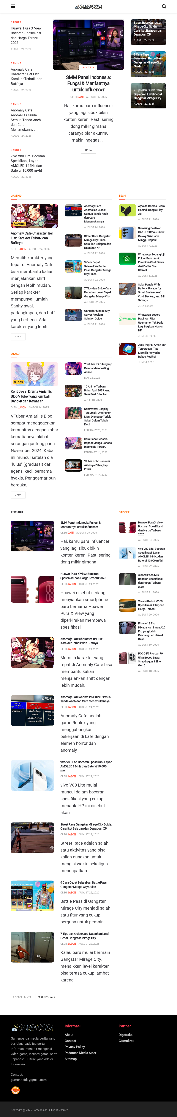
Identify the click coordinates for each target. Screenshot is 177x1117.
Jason (22, 249)
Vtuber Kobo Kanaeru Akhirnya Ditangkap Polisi (97, 465)
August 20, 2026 (148, 614)
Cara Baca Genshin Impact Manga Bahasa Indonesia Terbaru (98, 442)
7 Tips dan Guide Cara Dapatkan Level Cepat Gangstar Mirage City (148, 94)
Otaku (18, 382)
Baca (88, 150)
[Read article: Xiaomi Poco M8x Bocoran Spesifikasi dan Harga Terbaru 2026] (127, 579)
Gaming (16, 63)
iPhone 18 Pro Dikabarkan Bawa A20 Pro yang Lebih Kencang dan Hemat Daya (151, 631)
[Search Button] (164, 6)
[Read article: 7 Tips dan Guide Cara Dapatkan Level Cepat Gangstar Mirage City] (73, 293)
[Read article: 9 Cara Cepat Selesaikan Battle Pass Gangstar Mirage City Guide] (73, 266)
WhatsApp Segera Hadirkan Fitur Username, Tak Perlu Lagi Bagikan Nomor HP (150, 322)
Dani (80, 97)
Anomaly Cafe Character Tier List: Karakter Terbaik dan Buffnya (32, 238)
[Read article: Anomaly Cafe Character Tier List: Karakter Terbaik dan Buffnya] (34, 216)
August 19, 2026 (148, 644)
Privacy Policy (75, 1047)
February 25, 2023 (95, 430)
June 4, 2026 (146, 362)
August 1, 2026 (147, 275)
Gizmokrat (126, 1041)
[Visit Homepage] (88, 6)
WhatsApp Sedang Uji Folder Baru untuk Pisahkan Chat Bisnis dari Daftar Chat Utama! (151, 262)
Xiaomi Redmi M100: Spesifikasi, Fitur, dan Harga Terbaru (151, 605)
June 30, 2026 (147, 336)
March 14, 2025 (39, 407)
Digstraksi (126, 1035)
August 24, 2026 (21, 49)
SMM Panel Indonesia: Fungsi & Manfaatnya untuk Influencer (88, 83)
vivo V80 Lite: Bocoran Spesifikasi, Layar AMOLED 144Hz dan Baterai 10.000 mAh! (86, 766)
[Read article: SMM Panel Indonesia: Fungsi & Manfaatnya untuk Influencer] (88, 45)
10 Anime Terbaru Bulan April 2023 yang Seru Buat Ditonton (97, 390)
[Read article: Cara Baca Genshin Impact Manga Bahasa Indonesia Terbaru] (73, 443)
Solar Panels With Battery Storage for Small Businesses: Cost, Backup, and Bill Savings (151, 292)
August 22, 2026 (21, 176)
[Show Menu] (13, 6)
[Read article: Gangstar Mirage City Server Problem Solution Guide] (73, 315)
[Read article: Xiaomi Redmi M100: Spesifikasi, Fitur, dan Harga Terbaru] (127, 605)
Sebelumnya (23, 997)
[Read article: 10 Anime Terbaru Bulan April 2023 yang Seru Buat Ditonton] (73, 391)
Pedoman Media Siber (80, 1053)
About (69, 1035)
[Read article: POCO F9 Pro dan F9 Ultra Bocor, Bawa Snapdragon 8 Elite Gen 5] (127, 658)
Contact (70, 1041)
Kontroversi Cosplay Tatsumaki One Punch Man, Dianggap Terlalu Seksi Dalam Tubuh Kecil (97, 416)
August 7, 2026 (147, 245)
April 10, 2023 (93, 400)
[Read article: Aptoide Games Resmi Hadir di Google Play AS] (127, 210)
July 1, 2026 (145, 305)
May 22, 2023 (92, 377)
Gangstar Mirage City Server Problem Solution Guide (97, 314)
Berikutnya (46, 997)
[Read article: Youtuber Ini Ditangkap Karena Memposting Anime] (73, 368)
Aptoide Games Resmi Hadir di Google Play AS (151, 209)
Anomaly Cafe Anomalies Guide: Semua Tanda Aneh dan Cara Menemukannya (26, 120)
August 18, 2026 (148, 671)
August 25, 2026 (96, 97)
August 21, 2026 (94, 324)
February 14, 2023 (95, 452)
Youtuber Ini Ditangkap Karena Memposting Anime (98, 368)
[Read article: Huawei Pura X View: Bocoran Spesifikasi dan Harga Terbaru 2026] (32, 587)
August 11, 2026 (148, 219)
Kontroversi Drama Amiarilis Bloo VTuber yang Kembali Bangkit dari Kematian (31, 396)
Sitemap (71, 1059)
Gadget (16, 22)
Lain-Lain (88, 67)
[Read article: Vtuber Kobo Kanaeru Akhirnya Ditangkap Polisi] (73, 465)
